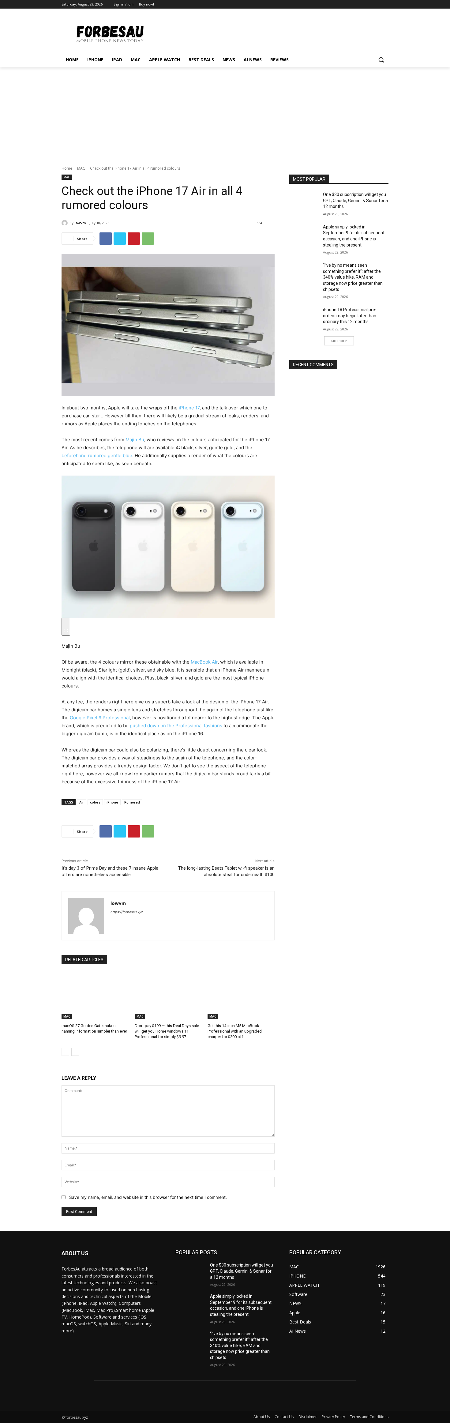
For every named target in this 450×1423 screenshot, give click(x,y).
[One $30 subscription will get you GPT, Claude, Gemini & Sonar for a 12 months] (304, 202)
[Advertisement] (225, 113)
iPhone (112, 802)
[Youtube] (384, 4)
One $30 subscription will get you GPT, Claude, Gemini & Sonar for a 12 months (355, 200)
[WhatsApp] (148, 238)
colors (95, 802)
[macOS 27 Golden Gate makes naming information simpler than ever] (95, 995)
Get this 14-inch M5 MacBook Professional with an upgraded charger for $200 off (235, 1031)
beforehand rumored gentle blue (97, 455)
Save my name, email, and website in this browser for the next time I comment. (148, 1197)
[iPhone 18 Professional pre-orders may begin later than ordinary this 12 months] (304, 317)
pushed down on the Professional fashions (176, 725)
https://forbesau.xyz (127, 912)
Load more (337, 340)
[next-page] (75, 1052)
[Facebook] (350, 4)
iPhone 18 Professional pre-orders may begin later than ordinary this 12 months (350, 315)
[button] (381, 59)
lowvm (80, 222)
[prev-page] (65, 1052)
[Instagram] (359, 4)
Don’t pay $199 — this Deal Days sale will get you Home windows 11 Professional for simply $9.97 (167, 1031)
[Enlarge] (66, 626)
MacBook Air (204, 662)
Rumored (132, 802)
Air (81, 802)
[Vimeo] (376, 4)
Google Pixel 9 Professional (100, 718)
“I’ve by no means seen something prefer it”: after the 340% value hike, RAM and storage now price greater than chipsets (353, 277)
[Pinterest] (134, 238)
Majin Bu (135, 439)
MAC (81, 168)
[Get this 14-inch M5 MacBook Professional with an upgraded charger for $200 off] (241, 995)
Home (67, 168)
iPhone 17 (189, 408)
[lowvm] (65, 223)
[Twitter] (368, 4)
